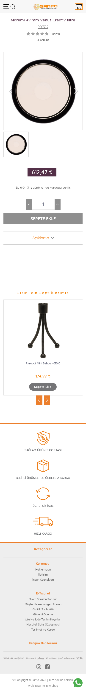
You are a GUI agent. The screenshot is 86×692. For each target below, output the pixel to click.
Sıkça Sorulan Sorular (43, 599)
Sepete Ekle (42, 387)
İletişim (43, 574)
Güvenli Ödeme (43, 614)
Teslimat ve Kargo (43, 629)
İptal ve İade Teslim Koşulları (43, 619)
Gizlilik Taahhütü (43, 609)
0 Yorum (43, 40)
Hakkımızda (43, 569)
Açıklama (40, 238)
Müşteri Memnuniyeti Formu (43, 604)
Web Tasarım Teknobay (43, 685)
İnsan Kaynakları (43, 579)
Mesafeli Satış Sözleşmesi (43, 624)
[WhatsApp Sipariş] (78, 682)
